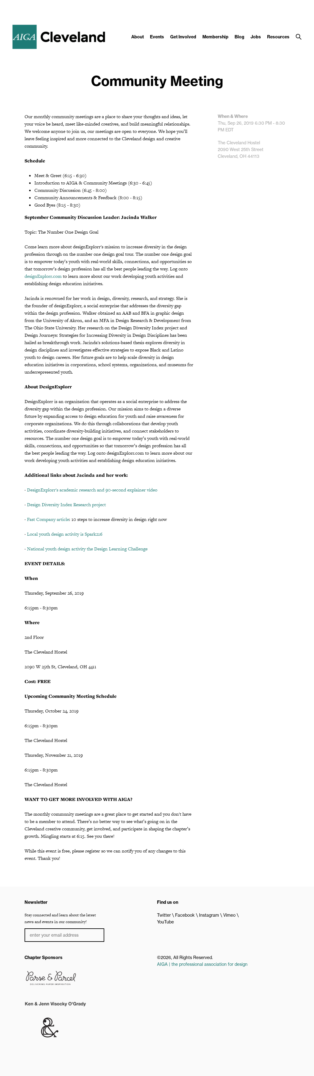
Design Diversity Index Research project (66, 504)
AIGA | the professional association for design (202, 964)
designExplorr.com (43, 276)
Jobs (256, 37)
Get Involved (183, 37)
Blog (239, 37)
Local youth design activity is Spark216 (64, 534)
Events (157, 37)
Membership (215, 37)
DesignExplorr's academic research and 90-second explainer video (92, 490)
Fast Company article (48, 519)
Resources (278, 37)
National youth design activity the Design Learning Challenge (87, 549)
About (137, 37)
